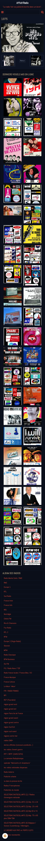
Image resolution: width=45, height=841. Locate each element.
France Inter (8, 600)
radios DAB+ (8, 740)
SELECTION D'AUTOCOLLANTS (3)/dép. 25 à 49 (21, 806)
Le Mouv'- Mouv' (10, 686)
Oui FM (6, 663)
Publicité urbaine (10, 776)
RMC (5, 582)
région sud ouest (10, 731)
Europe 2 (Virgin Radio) (12, 641)
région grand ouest (11, 718)
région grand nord (10, 704)
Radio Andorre (9, 772)
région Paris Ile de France (13, 713)
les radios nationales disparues (15, 767)
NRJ (5, 609)
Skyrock (7, 645)
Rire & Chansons (10, 623)
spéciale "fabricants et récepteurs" (17, 763)
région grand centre (11, 722)
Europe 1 (7, 587)
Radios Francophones (12, 785)
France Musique (10, 677)
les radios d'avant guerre (13, 749)
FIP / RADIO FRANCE (11, 691)
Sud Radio (7, 596)
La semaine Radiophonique (13, 758)
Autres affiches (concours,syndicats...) (18, 745)
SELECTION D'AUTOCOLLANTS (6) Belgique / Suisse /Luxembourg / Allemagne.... (20, 824)
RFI (5, 695)
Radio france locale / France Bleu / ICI (18, 672)
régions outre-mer (11, 736)
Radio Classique (10, 654)
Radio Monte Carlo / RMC (13, 578)
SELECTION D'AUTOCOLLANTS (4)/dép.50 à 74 (21, 811)
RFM (5, 636)
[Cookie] (5, 836)
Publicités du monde (11, 790)
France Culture (9, 681)
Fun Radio (7, 627)
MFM (5, 650)
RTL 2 (6, 632)
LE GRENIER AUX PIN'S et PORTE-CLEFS (18, 830)
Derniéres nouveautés (12, 834)
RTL (5, 591)
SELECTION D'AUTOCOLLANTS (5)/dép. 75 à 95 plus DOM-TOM (21, 817)
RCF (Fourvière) (10, 700)
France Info (8, 605)
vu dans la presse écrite (13, 781)
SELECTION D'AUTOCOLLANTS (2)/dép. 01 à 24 (21, 802)
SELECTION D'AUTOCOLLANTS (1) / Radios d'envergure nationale (19, 796)
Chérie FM (7, 618)
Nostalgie (7, 614)
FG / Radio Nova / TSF (12, 668)
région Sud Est (9, 727)
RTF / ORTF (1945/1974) (13, 754)
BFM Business (9, 659)
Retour (22, 61)
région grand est (10, 709)
